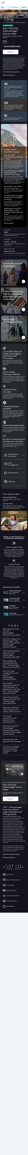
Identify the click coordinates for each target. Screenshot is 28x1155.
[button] (2, 7)
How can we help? (15, 7)
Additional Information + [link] (9, 75)
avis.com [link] (8, 205)
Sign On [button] (23, 7)
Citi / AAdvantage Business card (13, 608)
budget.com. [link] (15, 205)
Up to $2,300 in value (12, 46)
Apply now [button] (10, 52)
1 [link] (7, 42)
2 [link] (18, 96)
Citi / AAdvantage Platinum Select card (14, 600)
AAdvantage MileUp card (16, 614)
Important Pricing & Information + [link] (11, 71)
